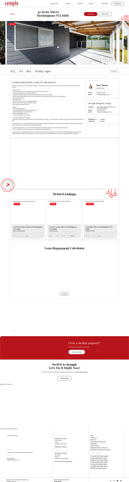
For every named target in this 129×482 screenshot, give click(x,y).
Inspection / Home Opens (61, 444)
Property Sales (54, 3)
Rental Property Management (63, 461)
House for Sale (58, 440)
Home (92, 435)
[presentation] (3, 44)
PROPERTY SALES (60, 435)
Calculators (93, 443)
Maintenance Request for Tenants (100, 449)
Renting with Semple (61, 453)
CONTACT (10, 455)
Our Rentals (57, 455)
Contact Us (93, 437)
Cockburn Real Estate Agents (99, 462)
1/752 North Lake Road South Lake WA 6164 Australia (20, 452)
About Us (91, 3)
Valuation (80, 3)
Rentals (68, 3)
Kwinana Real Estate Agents (98, 458)
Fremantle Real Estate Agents (99, 456)
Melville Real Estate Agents (98, 468)
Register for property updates (61, 458)
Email (90, 94)
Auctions (57, 442)
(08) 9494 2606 (101, 92)
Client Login (105, 3)
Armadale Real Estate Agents (99, 466)
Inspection (57, 456)
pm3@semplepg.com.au (103, 94)
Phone (90, 92)
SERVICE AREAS (95, 452)
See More (64, 294)
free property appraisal (82, 372)
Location (90, 107)
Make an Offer (105, 14)
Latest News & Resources (98, 441)
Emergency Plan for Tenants (98, 447)
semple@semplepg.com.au (104, 112)
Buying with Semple (60, 438)
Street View (114, 71)
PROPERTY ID (92, 119)
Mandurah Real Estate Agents (99, 460)
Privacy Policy (94, 445)
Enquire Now (91, 14)
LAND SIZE (91, 121)
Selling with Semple (60, 447)
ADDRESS (10, 449)
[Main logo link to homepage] (11, 4)
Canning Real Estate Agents (98, 464)
